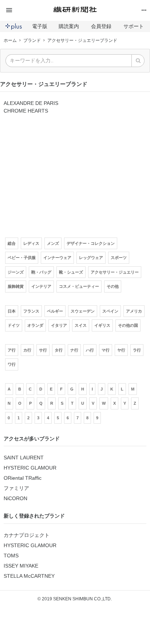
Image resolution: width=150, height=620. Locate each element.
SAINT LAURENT (24, 457)
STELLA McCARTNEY (29, 576)
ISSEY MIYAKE (21, 566)
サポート (133, 26)
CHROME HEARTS (26, 111)
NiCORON (15, 498)
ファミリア (16, 488)
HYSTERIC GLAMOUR (30, 468)
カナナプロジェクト (27, 535)
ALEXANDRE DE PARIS (31, 103)
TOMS (11, 555)
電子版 (39, 26)
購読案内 (69, 26)
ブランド (32, 40)
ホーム (10, 40)
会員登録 (101, 26)
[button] (27, 10)
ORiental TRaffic (23, 478)
